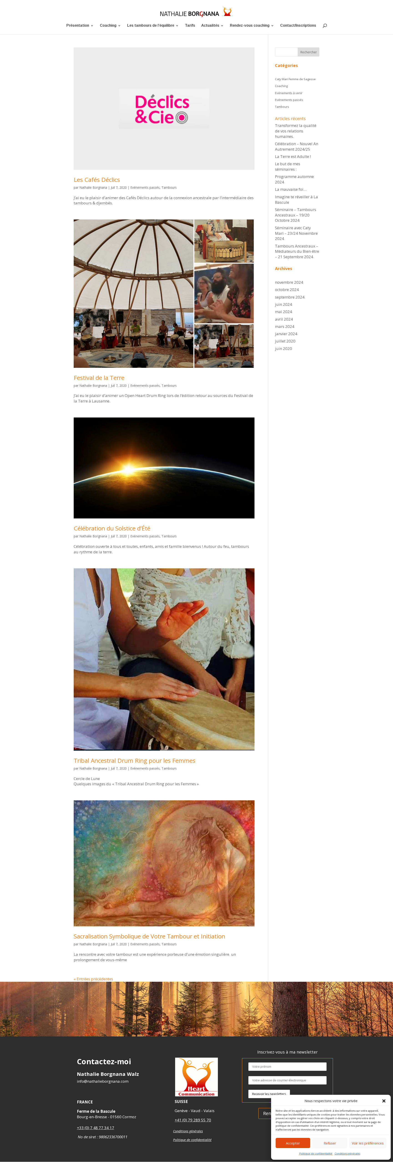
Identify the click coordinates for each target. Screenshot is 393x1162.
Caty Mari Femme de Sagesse (295, 79)
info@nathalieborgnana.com (102, 1081)
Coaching (108, 25)
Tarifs (190, 25)
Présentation (77, 25)
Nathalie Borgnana (93, 187)
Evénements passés (145, 187)
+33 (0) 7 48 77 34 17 (95, 1127)
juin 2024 (283, 304)
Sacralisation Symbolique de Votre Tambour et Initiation (149, 936)
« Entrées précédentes (93, 979)
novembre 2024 (289, 282)
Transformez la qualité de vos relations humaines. (295, 131)
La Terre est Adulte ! (293, 156)
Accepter (293, 1143)
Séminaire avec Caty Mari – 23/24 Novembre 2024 (296, 233)
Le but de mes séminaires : (287, 166)
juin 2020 (283, 348)
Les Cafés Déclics (97, 179)
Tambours (169, 187)
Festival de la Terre (99, 378)
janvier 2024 (286, 333)
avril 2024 (284, 319)
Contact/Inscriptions (298, 25)
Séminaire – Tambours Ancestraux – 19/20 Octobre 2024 (295, 215)
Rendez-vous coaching (250, 25)
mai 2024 (283, 311)
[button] (384, 1101)
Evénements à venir (288, 93)
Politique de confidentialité (315, 1153)
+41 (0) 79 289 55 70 (193, 1120)
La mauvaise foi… (291, 189)
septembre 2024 (290, 297)
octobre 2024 (287, 289)
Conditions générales (347, 1153)
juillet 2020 (285, 341)
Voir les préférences (368, 1143)
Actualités (210, 25)
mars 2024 (284, 326)
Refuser (330, 1143)
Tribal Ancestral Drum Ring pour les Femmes (134, 760)
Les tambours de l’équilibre (150, 25)
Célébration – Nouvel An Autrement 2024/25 (296, 146)
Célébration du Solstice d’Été (112, 528)
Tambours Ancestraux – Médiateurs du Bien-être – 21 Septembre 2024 (297, 251)
